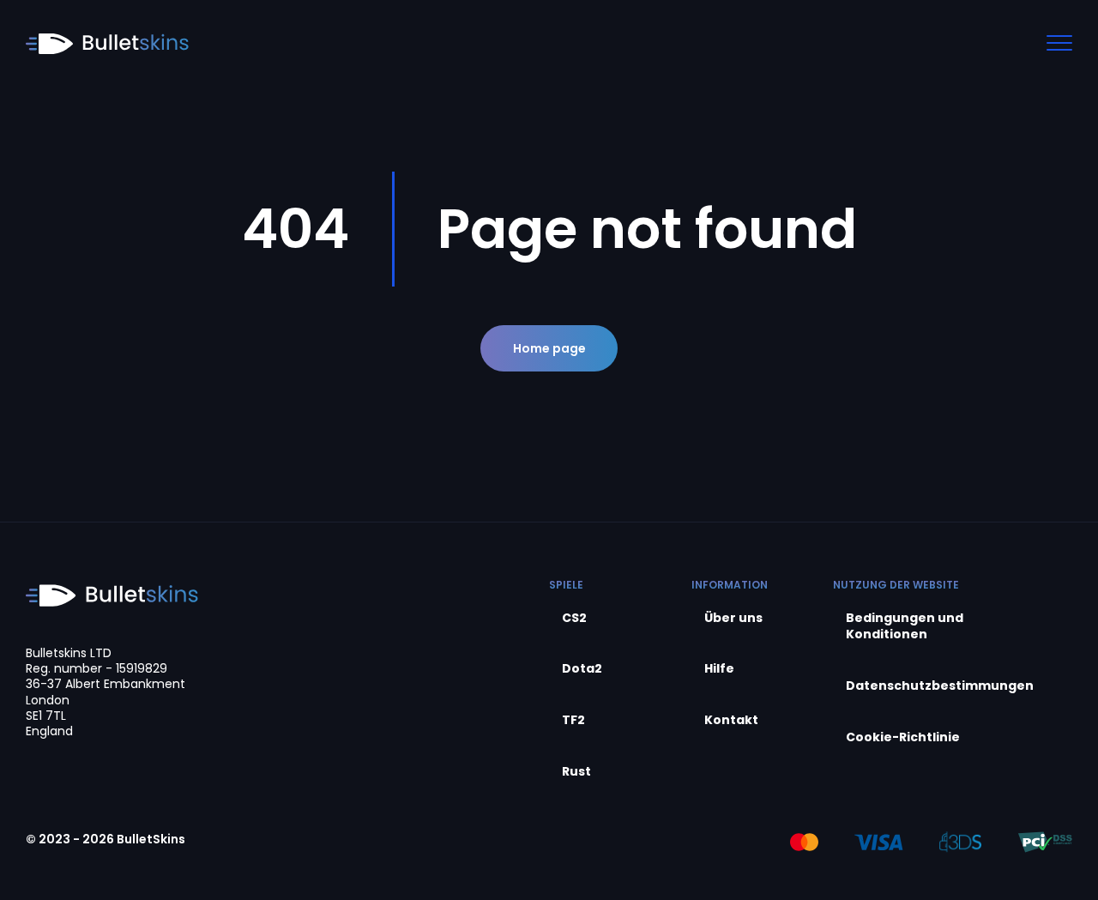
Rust (576, 772)
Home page (549, 348)
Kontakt (731, 720)
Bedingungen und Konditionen (904, 626)
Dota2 (582, 669)
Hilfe (719, 669)
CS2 (574, 618)
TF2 (573, 720)
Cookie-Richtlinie (903, 737)
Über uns (733, 618)
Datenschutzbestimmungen (940, 686)
